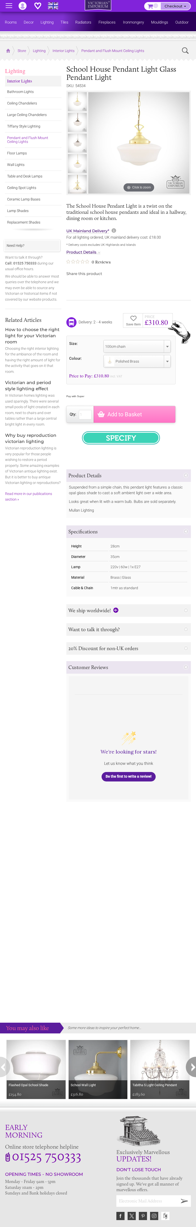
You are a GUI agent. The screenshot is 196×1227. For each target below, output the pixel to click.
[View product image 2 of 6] (77, 122)
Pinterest (143, 1216)
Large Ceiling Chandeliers (27, 115)
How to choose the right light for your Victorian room (32, 335)
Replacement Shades (23, 222)
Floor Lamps (17, 153)
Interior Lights (19, 81)
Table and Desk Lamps (24, 176)
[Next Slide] (77, 189)
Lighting (15, 71)
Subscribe (184, 1201)
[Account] (25, 6)
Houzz (165, 1216)
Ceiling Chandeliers (22, 103)
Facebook (120, 1216)
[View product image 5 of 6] (77, 184)
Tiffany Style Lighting (23, 126)
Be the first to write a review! (129, 776)
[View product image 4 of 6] (77, 163)
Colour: (75, 358)
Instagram (154, 1216)
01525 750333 (46, 1155)
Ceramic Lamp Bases (23, 199)
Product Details (81, 252)
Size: (73, 343)
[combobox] (137, 346)
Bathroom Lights (20, 92)
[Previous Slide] (77, 96)
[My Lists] (40, 6)
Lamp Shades (18, 211)
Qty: (73, 414)
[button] (128, 475)
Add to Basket (124, 414)
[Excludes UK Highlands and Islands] (55, 6)
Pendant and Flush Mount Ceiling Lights (27, 140)
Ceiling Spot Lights (21, 188)
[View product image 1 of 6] (77, 101)
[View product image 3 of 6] (77, 143)
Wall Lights (15, 165)
